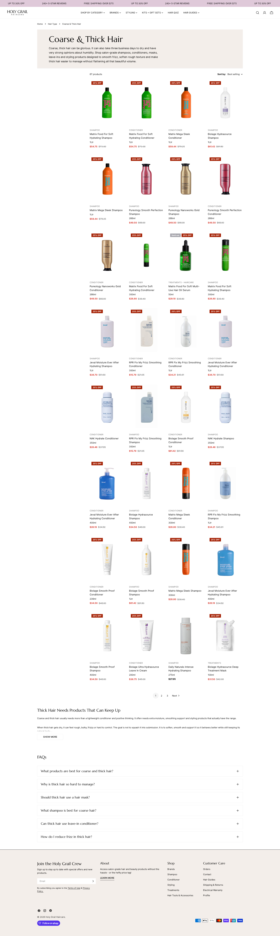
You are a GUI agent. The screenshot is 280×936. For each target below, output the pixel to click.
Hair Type (52, 24)
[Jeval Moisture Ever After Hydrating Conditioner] (225, 331)
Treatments (173, 890)
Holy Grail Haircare (55, 917)
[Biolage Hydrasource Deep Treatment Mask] (225, 635)
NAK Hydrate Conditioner (104, 438)
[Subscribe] (93, 881)
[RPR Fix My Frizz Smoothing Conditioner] (146, 331)
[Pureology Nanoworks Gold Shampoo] (185, 179)
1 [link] (155, 695)
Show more (50, 736)
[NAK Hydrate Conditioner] (107, 407)
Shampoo (172, 874)
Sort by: (221, 74)
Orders (206, 869)
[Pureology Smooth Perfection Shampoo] (146, 179)
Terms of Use (74, 888)
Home (40, 24)
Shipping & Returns (213, 884)
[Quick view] (121, 85)
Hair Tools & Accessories (180, 895)
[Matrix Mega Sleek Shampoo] (107, 179)
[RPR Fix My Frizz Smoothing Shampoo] (146, 407)
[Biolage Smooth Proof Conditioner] (185, 407)
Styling (171, 884)
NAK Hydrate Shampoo (221, 438)
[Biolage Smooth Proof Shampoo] (146, 559)
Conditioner (173, 879)
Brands (171, 869)
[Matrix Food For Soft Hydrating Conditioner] (146, 102)
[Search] (257, 13)
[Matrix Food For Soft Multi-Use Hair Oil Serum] (185, 255)
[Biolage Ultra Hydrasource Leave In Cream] (146, 635)
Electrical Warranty (212, 890)
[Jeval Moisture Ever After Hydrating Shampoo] (107, 331)
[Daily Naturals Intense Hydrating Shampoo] (185, 635)
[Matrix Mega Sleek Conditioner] (185, 102)
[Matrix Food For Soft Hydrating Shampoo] (107, 102)
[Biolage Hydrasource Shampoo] (225, 102)
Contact (207, 874)
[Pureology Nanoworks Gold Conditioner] (107, 255)
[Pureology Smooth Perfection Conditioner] (225, 179)
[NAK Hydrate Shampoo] (225, 407)
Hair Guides (209, 879)
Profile (206, 895)
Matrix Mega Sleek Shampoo (106, 210)
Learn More (107, 877)
